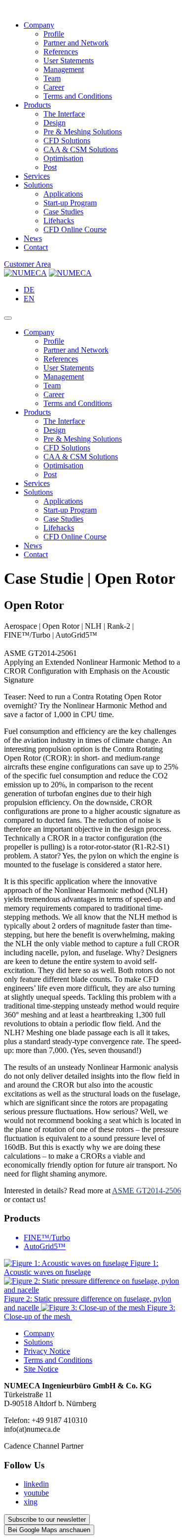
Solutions (38, 185)
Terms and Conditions (77, 96)
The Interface (64, 114)
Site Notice (41, 1369)
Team (52, 78)
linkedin (36, 1484)
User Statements (68, 60)
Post (50, 167)
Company (39, 25)
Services (37, 176)
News (33, 238)
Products (37, 105)
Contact (36, 247)
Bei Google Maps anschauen (49, 1530)
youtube (36, 1493)
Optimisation (63, 158)
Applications (63, 194)
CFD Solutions (66, 140)
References (60, 51)
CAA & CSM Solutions (80, 149)
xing (30, 1502)
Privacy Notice (47, 1351)
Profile (53, 34)
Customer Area (27, 264)
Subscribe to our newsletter (47, 1519)
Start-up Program (70, 203)
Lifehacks (58, 220)
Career (53, 87)
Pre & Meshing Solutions (82, 131)
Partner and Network (76, 43)
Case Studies (63, 211)
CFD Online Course (75, 229)
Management (63, 69)
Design (54, 123)
